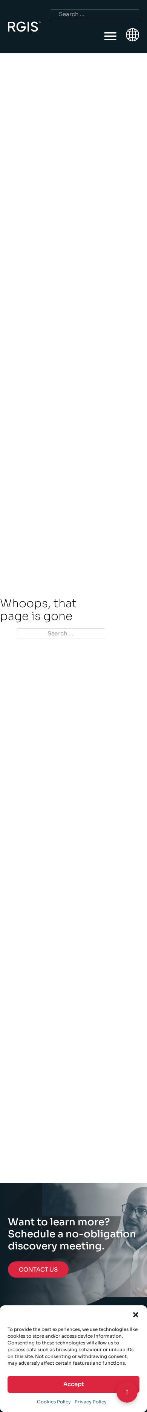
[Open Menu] (110, 36)
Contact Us (38, 1269)
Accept (73, 1384)
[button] (135, 1314)
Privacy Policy (91, 1401)
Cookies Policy (54, 1401)
